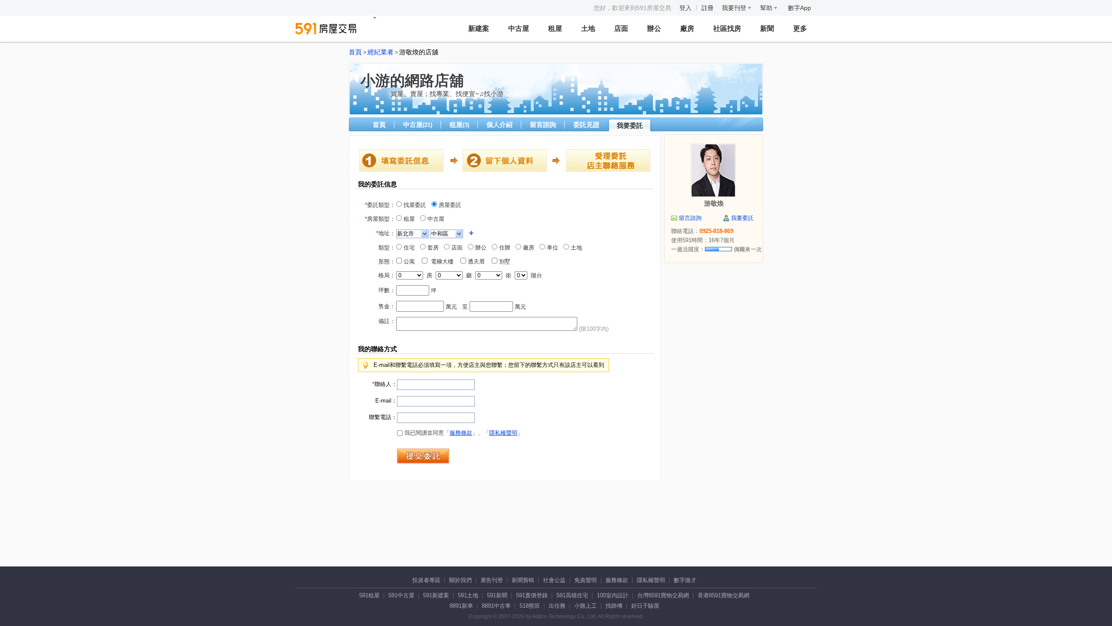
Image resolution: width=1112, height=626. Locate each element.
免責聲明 (585, 580)
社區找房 (727, 28)
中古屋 (518, 28)
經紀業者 (380, 52)
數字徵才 (685, 580)
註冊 (708, 7)
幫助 (767, 7)
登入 (685, 7)
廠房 (687, 28)
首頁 (355, 52)
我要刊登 (735, 7)
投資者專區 (426, 580)
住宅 (408, 247)
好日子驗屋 (645, 606)
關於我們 (460, 580)
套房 (432, 247)
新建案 (478, 28)
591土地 (468, 595)
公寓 (411, 261)
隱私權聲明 (503, 433)
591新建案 (436, 595)
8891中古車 (496, 606)
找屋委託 (414, 205)
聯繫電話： (383, 417)
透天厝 (478, 261)
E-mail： (386, 400)
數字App (799, 7)
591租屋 (369, 595)
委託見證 (586, 124)
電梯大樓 (443, 261)
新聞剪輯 (523, 580)
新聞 (767, 28)
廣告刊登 (491, 580)
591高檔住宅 (572, 595)
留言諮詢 (543, 124)
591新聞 (497, 595)
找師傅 (614, 606)
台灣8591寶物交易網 (663, 595)
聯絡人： (384, 384)
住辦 (503, 247)
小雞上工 (585, 606)
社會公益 (554, 580)
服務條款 (461, 433)
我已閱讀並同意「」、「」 (463, 433)
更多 (800, 28)
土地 (588, 28)
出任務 (557, 606)
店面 (621, 28)
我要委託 (630, 125)
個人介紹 (499, 124)
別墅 (506, 261)
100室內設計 (613, 595)
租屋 (555, 28)
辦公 (654, 28)
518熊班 (530, 606)
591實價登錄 (532, 595)
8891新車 (461, 606)
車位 (551, 247)
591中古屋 (401, 595)
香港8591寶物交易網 (723, 595)
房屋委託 (449, 205)
